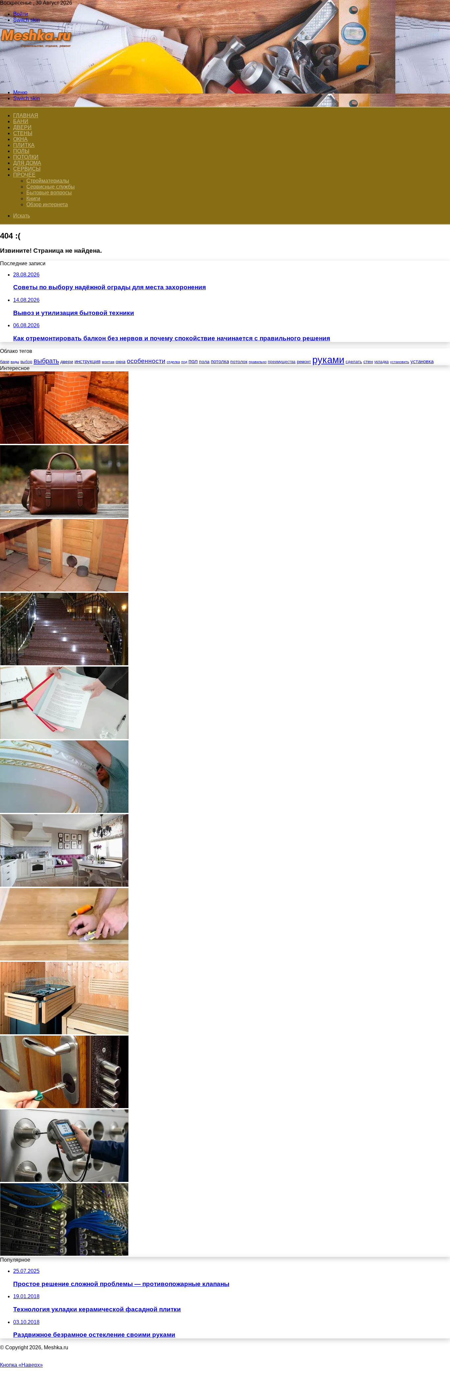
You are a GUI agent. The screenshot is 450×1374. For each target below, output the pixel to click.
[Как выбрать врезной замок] (64, 1106)
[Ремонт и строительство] (37, 81)
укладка (381, 362)
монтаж (108, 362)
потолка (220, 361)
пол (193, 361)
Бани (20, 121)
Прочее (24, 175)
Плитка (24, 145)
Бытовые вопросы (49, 192)
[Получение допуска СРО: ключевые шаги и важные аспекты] (64, 737)
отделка (173, 362)
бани (4, 361)
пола (204, 361)
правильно (258, 362)
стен (368, 361)
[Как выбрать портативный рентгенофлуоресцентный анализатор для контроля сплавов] (64, 1180)
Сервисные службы (50, 186)
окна (121, 361)
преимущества (281, 361)
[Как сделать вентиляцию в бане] (64, 589)
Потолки (26, 157)
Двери (22, 127)
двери (66, 361)
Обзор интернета (47, 204)
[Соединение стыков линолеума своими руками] (64, 958)
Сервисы (27, 169)
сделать (354, 361)
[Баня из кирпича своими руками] (64, 442)
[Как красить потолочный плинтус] (64, 811)
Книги (33, 198)
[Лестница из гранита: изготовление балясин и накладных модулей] (64, 663)
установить (399, 362)
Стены (22, 133)
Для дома (27, 163)
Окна (20, 139)
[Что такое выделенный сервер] (64, 1254)
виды (15, 362)
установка (422, 361)
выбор (26, 362)
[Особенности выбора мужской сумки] (64, 516)
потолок (238, 361)
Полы (21, 151)
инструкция (87, 361)
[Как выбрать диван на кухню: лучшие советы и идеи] (64, 885)
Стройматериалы (47, 181)
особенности (146, 361)
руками (328, 359)
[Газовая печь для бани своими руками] (64, 1032)
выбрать (46, 360)
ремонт (304, 361)
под (184, 362)
